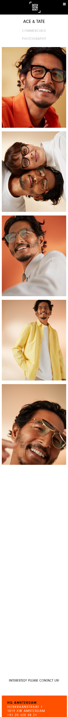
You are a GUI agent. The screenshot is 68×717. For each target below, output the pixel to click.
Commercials (34, 31)
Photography (34, 39)
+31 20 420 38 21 (22, 715)
